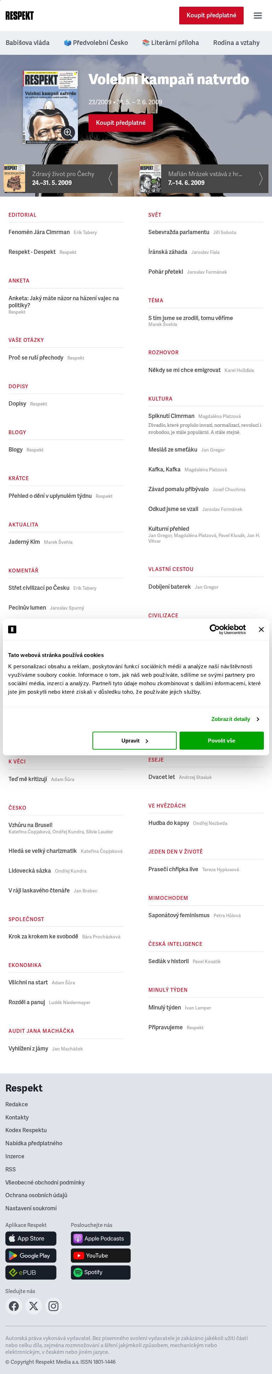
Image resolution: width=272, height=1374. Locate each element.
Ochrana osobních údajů (36, 1195)
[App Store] (31, 1239)
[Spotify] (101, 1272)
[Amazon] (31, 1272)
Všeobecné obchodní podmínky (45, 1182)
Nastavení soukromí (31, 1208)
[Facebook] (13, 1312)
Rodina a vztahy (236, 43)
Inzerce (14, 1156)
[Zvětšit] (68, 133)
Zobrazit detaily (230, 719)
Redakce (16, 1104)
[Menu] (257, 15)
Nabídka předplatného (33, 1143)
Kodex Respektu (26, 1130)
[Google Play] (31, 1255)
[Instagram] (53, 1312)
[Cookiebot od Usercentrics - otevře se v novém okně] (215, 629)
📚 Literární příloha (170, 43)
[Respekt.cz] (20, 15)
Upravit (130, 741)
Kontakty (17, 1117)
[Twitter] (33, 1312)
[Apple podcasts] (101, 1239)
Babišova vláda (28, 43)
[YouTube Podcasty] (101, 1255)
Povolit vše (221, 741)
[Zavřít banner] (261, 629)
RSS (10, 1169)
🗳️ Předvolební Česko (96, 43)
